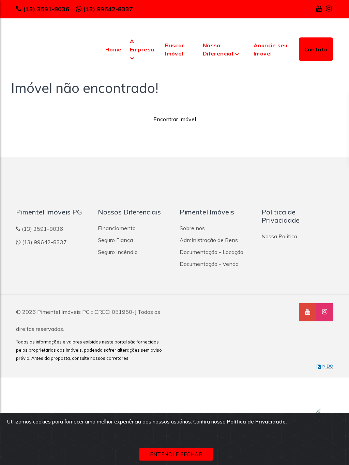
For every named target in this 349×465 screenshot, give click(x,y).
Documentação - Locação (211, 251)
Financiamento (117, 228)
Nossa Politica (279, 236)
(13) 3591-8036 (46, 9)
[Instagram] (329, 8)
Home (113, 49)
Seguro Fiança (115, 240)
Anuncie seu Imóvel (270, 49)
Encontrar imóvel (174, 119)
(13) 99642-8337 (108, 9)
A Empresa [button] (142, 45)
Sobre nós (192, 228)
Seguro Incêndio (118, 251)
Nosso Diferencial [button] (219, 49)
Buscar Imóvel (174, 49)
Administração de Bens (209, 240)
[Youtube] (319, 8)
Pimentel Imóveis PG (63, 311)
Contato (316, 49)
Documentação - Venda (209, 263)
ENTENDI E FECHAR (176, 454)
